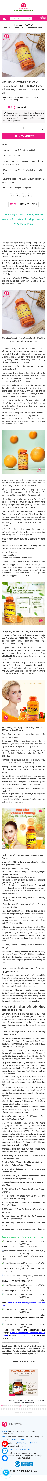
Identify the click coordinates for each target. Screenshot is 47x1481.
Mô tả (13, 204)
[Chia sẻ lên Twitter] (17, 195)
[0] (42, 17)
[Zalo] (5, 1451)
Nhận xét (24, 204)
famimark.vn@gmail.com (18, 1446)
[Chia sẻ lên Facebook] (11, 195)
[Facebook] (5, 1458)
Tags (34, 204)
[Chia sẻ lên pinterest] (23, 195)
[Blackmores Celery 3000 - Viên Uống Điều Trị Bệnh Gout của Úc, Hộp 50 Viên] (23, 1382)
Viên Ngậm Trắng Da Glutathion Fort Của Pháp (25, 1229)
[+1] (29, 195)
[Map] (5, 1444)
